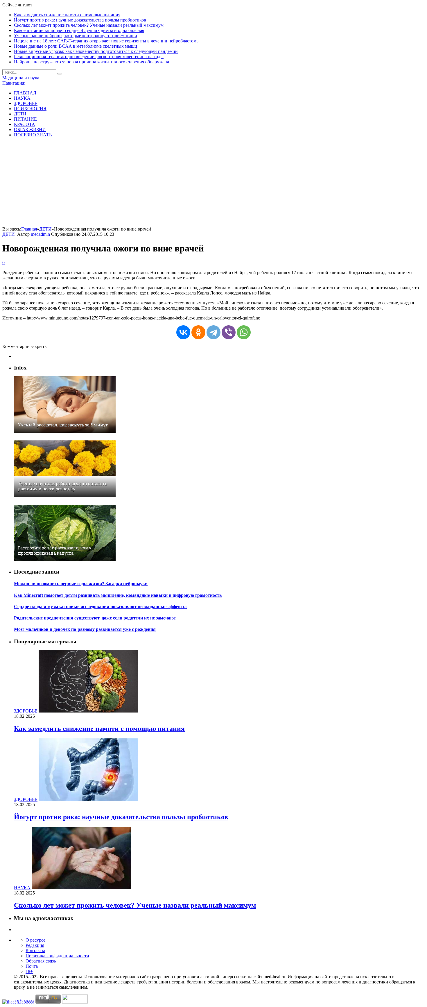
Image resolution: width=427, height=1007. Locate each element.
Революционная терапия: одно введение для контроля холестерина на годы (89, 56)
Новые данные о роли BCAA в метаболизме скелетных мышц (75, 46)
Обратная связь (41, 960)
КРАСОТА (24, 124)
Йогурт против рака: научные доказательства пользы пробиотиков (80, 19)
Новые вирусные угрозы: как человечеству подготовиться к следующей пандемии (96, 51)
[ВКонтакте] (183, 332)
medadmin (40, 234)
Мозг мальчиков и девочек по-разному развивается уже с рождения (85, 629)
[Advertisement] (213, 183)
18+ (29, 971)
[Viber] (229, 332)
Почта (32, 966)
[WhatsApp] (244, 332)
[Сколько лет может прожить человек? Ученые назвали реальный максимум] (81, 887)
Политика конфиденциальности (57, 955)
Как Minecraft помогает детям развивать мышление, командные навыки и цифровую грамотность (118, 595)
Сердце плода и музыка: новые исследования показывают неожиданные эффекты (100, 606)
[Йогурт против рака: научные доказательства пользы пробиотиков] (88, 799)
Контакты (35, 950)
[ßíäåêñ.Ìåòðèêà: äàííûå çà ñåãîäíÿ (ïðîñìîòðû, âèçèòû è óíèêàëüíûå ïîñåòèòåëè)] (18, 1002)
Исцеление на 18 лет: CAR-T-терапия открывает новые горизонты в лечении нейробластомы (107, 40)
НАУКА (22, 98)
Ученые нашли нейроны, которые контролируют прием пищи (75, 35)
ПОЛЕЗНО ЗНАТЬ (33, 134)
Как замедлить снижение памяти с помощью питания (67, 14)
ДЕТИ (20, 113)
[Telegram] (213, 332)
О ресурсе (35, 940)
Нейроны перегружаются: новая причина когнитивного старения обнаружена (91, 61)
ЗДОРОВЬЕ (25, 103)
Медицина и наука (20, 77)
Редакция (35, 945)
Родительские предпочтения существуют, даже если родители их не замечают (95, 617)
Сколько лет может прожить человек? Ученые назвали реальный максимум (89, 25)
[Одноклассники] (198, 332)
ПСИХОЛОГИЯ (30, 108)
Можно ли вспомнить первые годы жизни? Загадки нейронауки (81, 583)
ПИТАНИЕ (25, 119)
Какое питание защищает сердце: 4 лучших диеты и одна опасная (79, 30)
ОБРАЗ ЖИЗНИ (30, 129)
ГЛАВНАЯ (25, 92)
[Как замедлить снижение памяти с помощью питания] (88, 710)
